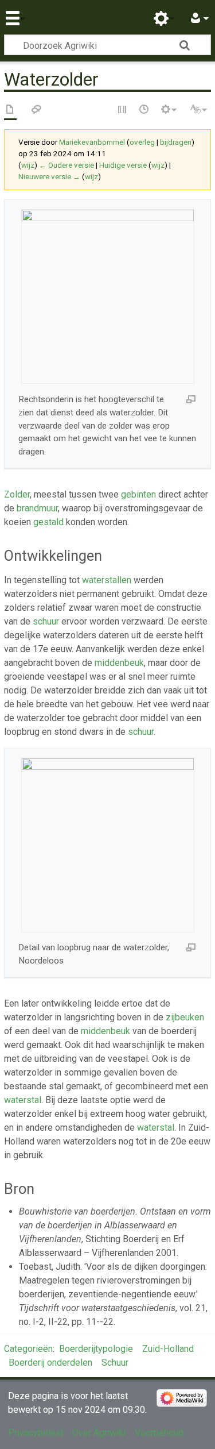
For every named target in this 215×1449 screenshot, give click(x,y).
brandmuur (37, 508)
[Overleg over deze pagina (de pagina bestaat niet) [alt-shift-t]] (36, 110)
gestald (48, 522)
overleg (142, 142)
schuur (46, 621)
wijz (27, 165)
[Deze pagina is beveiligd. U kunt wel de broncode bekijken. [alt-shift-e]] (122, 110)
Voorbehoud (159, 1432)
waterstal (22, 1100)
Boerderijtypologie (96, 1348)
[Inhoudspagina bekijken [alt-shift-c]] (10, 110)
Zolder (17, 494)
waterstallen (106, 580)
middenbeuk (119, 662)
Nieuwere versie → (49, 176)
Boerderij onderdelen (50, 1362)
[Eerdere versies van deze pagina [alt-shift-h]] (144, 110)
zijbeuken (185, 1017)
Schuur (114, 1362)
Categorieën (28, 1348)
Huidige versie (123, 165)
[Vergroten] (191, 398)
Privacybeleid (35, 1432)
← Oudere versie (66, 165)
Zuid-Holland (168, 1348)
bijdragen (175, 142)
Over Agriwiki (99, 1432)
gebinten (138, 494)
